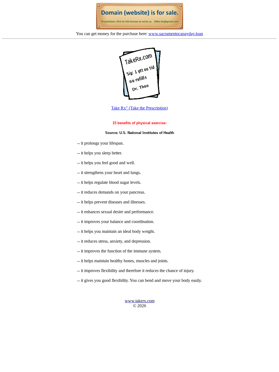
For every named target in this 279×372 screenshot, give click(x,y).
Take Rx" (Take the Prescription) (139, 108)
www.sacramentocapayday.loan (175, 33)
